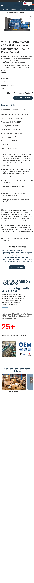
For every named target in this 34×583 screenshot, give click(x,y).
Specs (15, 110)
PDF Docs (24, 110)
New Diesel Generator (12, 9)
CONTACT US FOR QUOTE (23, 98)
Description (5, 110)
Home (2, 9)
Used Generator (24, 9)
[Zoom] (30, 17)
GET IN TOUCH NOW (17, 267)
